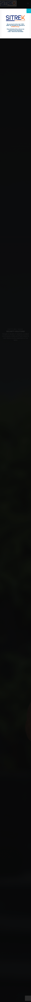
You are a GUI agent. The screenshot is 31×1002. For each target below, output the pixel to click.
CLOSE (28, 11)
